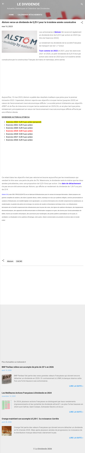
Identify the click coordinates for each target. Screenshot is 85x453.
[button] (82, 22)
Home (11, 15)
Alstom (10, 261)
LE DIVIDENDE (28, 4)
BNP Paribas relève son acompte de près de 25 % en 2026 (28, 367)
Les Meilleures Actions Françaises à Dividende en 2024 (27, 393)
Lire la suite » (76, 386)
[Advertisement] (42, 78)
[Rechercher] (82, 4)
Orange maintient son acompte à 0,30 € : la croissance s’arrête (30, 419)
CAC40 (19, 261)
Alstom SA (5, 194)
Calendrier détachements (30, 15)
